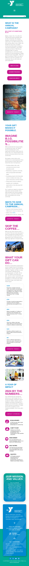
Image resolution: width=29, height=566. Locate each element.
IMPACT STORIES (13, 413)
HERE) (13, 212)
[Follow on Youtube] (16, 558)
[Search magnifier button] (24, 17)
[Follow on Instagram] (19, 558)
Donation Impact (14, 78)
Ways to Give (14, 65)
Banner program (14, 71)
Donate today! (13, 112)
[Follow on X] (13, 558)
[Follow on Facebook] (10, 558)
